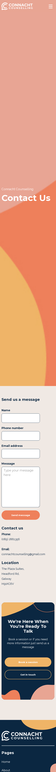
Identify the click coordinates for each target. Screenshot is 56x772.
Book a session (28, 662)
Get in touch (28, 674)
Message (8, 463)
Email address (12, 446)
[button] (50, 6)
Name (6, 410)
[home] (17, 6)
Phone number (12, 428)
